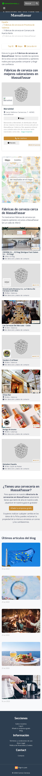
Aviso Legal (21, 743)
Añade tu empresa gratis (21, 508)
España (5, 22)
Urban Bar (7, 395)
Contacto (21, 756)
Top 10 (10, 46)
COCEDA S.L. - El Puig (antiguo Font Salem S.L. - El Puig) (20, 253)
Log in (21, 726)
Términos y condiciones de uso (21, 741)
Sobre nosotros (21, 724)
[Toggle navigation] (4, 8)
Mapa (21, 118)
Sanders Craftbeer (10, 360)
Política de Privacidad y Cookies (21, 745)
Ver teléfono (22, 138)
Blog (21, 731)
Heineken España (10, 464)
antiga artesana (9, 429)
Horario (12, 143)
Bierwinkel (9, 109)
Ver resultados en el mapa (21, 179)
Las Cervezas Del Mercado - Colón (17, 326)
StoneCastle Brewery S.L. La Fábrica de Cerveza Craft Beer (19, 290)
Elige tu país (22, 768)
